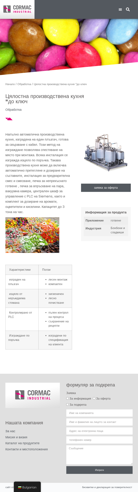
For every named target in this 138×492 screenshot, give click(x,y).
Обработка (24, 84)
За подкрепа (78, 404)
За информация (80, 398)
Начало (10, 84)
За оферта (103, 398)
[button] (120, 9)
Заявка (71, 393)
